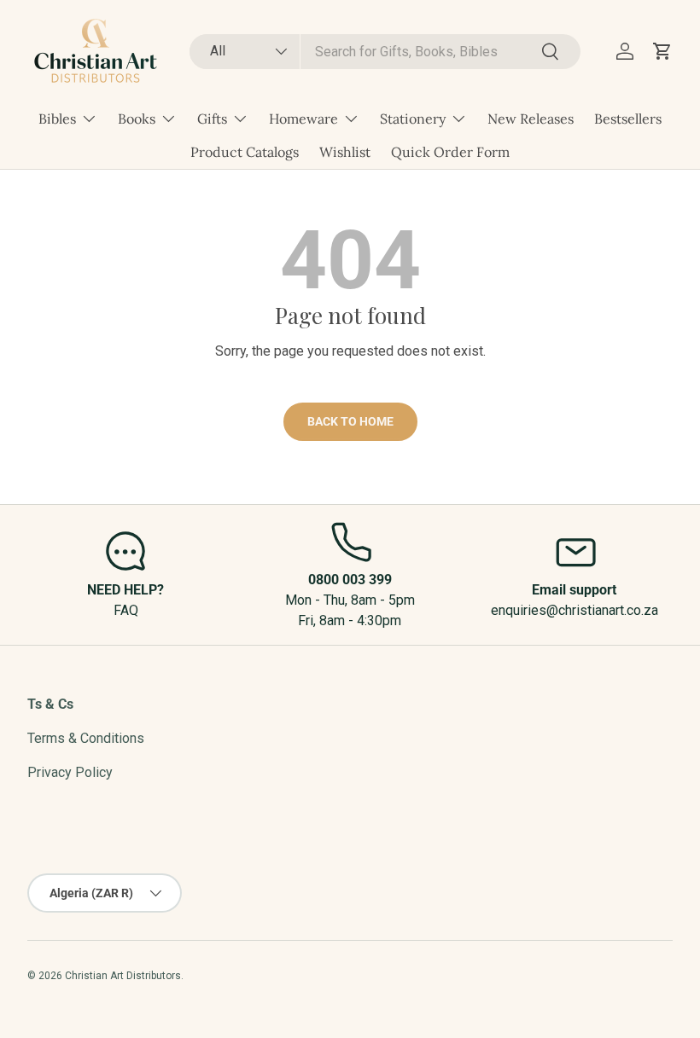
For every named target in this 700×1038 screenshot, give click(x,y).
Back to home (350, 421)
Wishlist (344, 151)
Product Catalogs (244, 151)
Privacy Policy (70, 772)
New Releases (530, 118)
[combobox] (385, 51)
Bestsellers (628, 118)
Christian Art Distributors (123, 976)
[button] (662, 51)
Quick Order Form (450, 151)
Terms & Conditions (85, 738)
